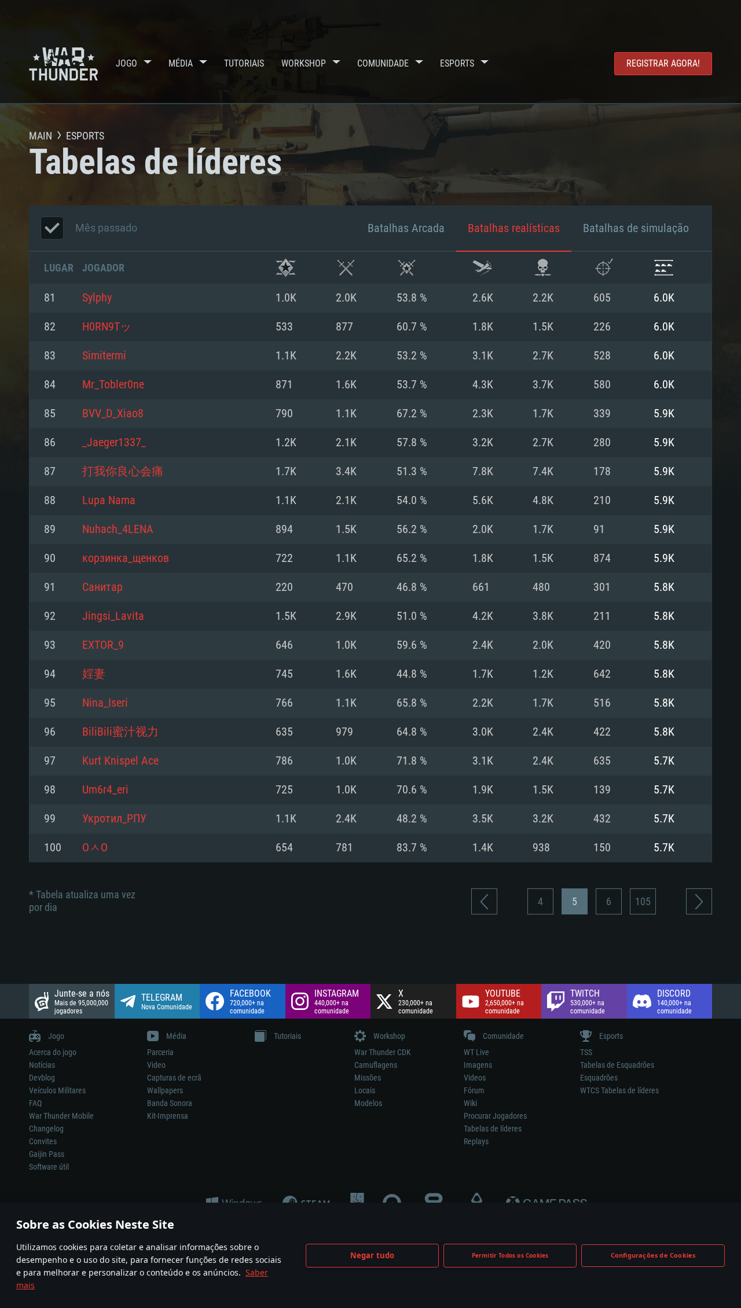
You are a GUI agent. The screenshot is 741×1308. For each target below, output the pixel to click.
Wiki (470, 1103)
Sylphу (97, 298)
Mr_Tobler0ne (113, 385)
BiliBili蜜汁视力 (120, 732)
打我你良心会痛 (122, 471)
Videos (475, 1077)
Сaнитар (102, 587)
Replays (476, 1141)
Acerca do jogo (52, 1052)
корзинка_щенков (125, 558)
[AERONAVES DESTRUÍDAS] (603, 268)
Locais (364, 1090)
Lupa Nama (108, 500)
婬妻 (93, 674)
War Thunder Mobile (61, 1115)
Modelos (368, 1103)
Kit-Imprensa (167, 1115)
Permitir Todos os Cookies (510, 1255)
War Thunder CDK (382, 1052)
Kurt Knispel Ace (120, 761)
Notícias (42, 1065)
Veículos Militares (57, 1090)
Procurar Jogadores (495, 1115)
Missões (367, 1077)
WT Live (476, 1052)
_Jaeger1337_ (114, 443)
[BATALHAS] (346, 268)
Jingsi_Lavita (113, 616)
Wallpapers (165, 1090)
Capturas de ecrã (174, 1077)
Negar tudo (372, 1255)
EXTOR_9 (103, 645)
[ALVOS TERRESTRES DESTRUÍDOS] (664, 268)
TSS (586, 1052)
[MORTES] (543, 268)
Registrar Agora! (663, 63)
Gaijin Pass (46, 1154)
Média (180, 63)
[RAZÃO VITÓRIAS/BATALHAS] (407, 268)
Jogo (126, 63)
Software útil (49, 1166)
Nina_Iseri (105, 703)
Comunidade (383, 63)
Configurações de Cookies (653, 1255)
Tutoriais (244, 63)
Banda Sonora (169, 1103)
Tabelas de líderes (493, 1128)
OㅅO (95, 848)
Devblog (42, 1077)
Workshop (303, 63)
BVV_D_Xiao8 (113, 414)
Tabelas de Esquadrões (617, 1065)
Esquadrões (599, 1077)
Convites (43, 1141)
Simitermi (104, 356)
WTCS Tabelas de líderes (619, 1090)
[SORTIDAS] (482, 268)
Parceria (160, 1052)
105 (643, 901)
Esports (457, 63)
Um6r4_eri (105, 790)
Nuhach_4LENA (117, 529)
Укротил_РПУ (114, 819)
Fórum (474, 1090)
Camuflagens (375, 1065)
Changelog (46, 1128)
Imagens (478, 1065)
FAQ (35, 1103)
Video (156, 1065)
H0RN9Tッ (106, 327)
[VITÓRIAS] (286, 268)
